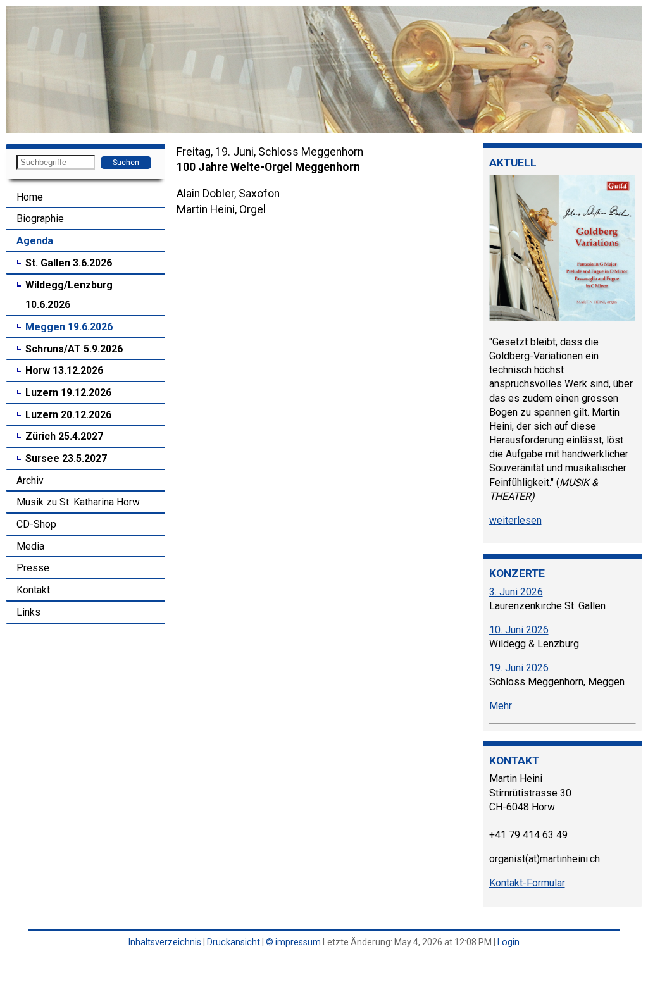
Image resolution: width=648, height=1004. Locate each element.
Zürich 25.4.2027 (64, 436)
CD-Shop (36, 524)
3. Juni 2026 (516, 592)
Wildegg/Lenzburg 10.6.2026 (69, 295)
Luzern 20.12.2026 (68, 415)
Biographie (40, 219)
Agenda (34, 241)
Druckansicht (233, 942)
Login (508, 942)
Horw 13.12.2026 (64, 370)
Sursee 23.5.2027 (66, 458)
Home (29, 197)
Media (30, 546)
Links (28, 612)
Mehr (500, 706)
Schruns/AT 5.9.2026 (74, 349)
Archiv (30, 480)
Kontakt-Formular (527, 883)
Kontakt (33, 590)
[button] (18, 69)
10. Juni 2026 (519, 630)
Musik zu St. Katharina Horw (78, 502)
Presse (32, 568)
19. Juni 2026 (519, 668)
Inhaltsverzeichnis (164, 942)
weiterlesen (515, 520)
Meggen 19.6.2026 (69, 327)
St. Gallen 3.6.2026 (68, 263)
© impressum (293, 942)
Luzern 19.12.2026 (68, 393)
